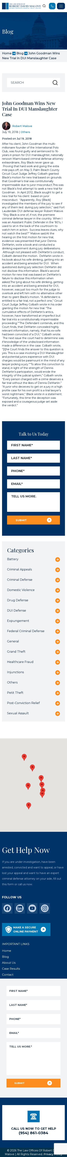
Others (25, 132)
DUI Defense (16, 610)
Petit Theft (15, 692)
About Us (8, 962)
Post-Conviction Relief (23, 703)
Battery (12, 559)
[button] (42, 794)
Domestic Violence (21, 590)
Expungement (18, 621)
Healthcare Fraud (20, 662)
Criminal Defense (19, 579)
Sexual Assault (18, 713)
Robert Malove (22, 126)
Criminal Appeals (19, 569)
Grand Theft (16, 651)
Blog (19, 53)
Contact (7, 974)
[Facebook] (7, 908)
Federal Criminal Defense (25, 631)
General (13, 641)
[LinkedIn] (20, 908)
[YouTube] (32, 908)
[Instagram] (45, 908)
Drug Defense (17, 600)
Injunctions (15, 672)
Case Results (11, 968)
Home (7, 53)
